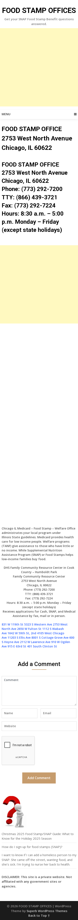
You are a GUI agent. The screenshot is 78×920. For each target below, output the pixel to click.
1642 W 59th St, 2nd (21, 633)
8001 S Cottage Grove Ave (49, 637)
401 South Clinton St (42, 646)
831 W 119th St (12, 624)
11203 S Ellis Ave (19, 637)
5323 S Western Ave (38, 624)
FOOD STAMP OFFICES (39, 10)
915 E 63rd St (16, 646)
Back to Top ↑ (39, 915)
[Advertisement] (39, 67)
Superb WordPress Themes (47, 911)
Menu (6, 114)
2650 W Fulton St (29, 629)
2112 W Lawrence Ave (35, 642)
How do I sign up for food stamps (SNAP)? (32, 847)
